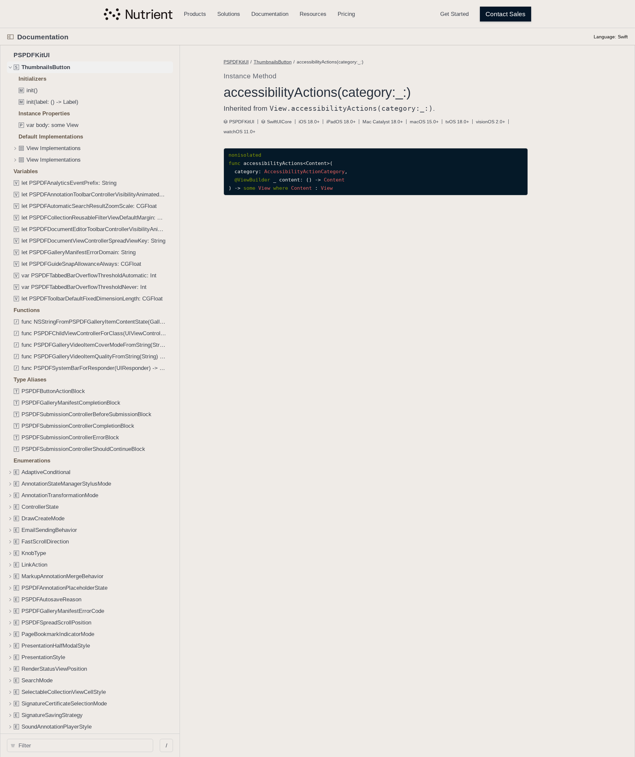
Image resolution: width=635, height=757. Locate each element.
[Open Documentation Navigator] (10, 37)
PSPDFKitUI (236, 61)
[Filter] (82, 745)
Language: (605, 36)
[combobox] (82, 745)
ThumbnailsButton (273, 61)
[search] (80, 745)
